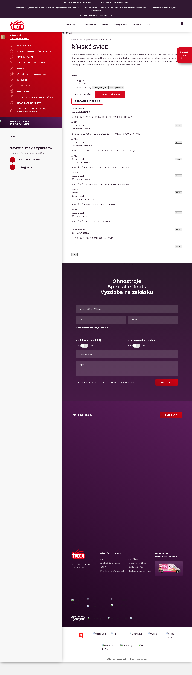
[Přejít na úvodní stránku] (17, 25)
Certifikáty (133, 559)
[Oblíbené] (175, 25)
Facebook (73, 580)
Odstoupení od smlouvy (139, 571)
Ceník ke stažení (185, 55)
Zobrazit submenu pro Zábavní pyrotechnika (56, 36)
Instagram (78, 580)
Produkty (70, 25)
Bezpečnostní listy (137, 563)
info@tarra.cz (78, 567)
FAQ (102, 559)
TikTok (92, 580)
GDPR (103, 567)
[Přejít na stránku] (78, 619)
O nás (105, 25)
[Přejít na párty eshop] (168, 568)
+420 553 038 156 (80, 564)
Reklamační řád (135, 567)
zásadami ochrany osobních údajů (120, 382)
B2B (149, 25)
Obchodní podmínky (110, 563)
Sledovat (171, 415)
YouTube (87, 580)
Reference (90, 25)
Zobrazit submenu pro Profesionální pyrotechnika (56, 121)
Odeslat (166, 382)
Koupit (178, 246)
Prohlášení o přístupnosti (112, 571)
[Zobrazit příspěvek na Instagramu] (98, 437)
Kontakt (137, 25)
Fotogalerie (120, 25)
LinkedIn (83, 580)
